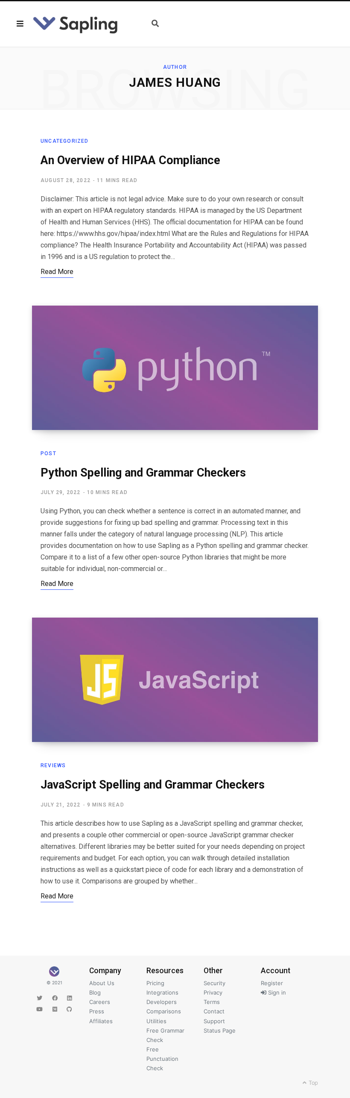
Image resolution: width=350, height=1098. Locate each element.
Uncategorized (65, 141)
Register (272, 983)
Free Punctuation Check (162, 1059)
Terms (212, 1001)
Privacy (213, 992)
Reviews (53, 765)
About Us (101, 983)
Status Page (220, 1030)
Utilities (156, 1021)
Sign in (276, 992)
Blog (95, 992)
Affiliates (101, 1021)
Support (214, 1021)
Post (48, 453)
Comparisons (163, 1011)
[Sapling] (75, 24)
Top (312, 1082)
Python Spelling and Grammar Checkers (143, 473)
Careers (99, 1001)
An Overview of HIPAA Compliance (130, 160)
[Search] (155, 24)
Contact (214, 1011)
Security (214, 983)
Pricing (155, 983)
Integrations (162, 992)
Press (96, 1011)
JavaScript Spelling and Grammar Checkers (153, 785)
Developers (161, 1001)
